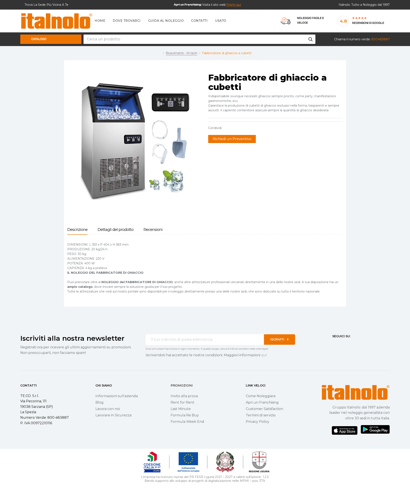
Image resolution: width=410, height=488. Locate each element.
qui (264, 355)
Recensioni (153, 229)
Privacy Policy (257, 422)
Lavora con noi (107, 409)
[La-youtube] (349, 344)
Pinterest (240, 128)
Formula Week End (187, 422)
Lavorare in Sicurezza (113, 415)
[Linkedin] (357, 344)
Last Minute (181, 409)
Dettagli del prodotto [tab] (115, 229)
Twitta (233, 128)
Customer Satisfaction (264, 409)
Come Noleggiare (261, 396)
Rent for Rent (182, 402)
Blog (99, 402)
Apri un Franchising (262, 402)
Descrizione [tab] (77, 229)
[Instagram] (341, 344)
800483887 (380, 39)
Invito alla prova (184, 396)
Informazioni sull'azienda (116, 396)
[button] (233, 4)
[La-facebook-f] (334, 344)
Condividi (227, 128)
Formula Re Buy (185, 415)
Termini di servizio (261, 415)
